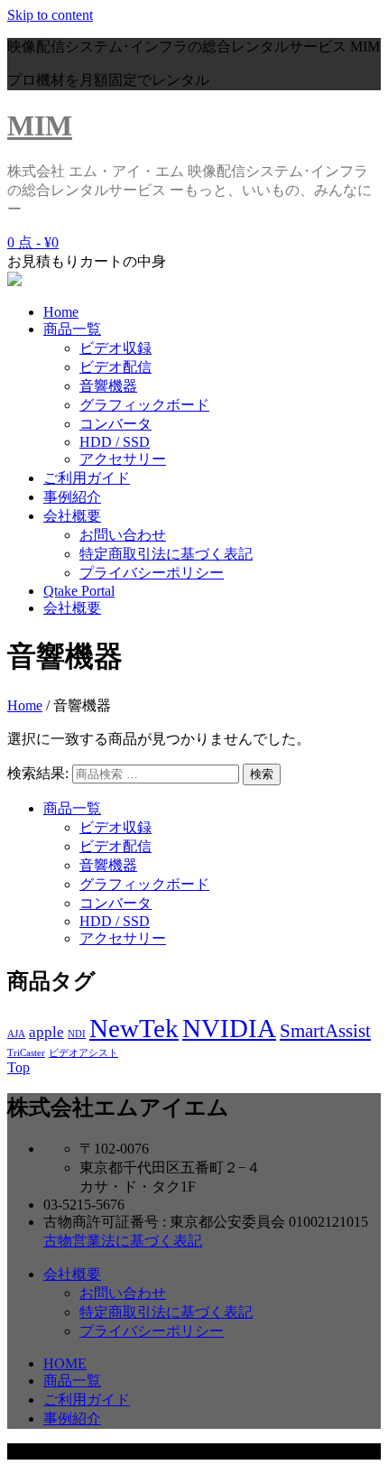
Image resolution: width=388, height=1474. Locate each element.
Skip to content (50, 15)
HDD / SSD (114, 442)
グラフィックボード (144, 405)
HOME (65, 1363)
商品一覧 (72, 329)
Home (61, 312)
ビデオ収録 (115, 348)
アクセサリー (122, 459)
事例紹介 (72, 497)
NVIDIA (229, 1028)
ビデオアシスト (83, 1053)
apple (46, 1032)
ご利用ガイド (86, 478)
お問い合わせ (122, 534)
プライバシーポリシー (151, 572)
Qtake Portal (79, 590)
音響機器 (108, 386)
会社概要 (72, 516)
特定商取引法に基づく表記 (166, 553)
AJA (16, 1034)
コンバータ (115, 423)
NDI (77, 1034)
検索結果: (38, 773)
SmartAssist (325, 1031)
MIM (39, 125)
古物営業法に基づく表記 (122, 1240)
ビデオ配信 (115, 367)
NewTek (134, 1028)
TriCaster (26, 1053)
